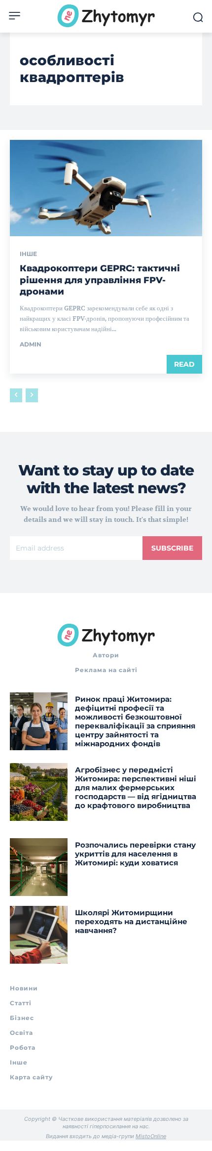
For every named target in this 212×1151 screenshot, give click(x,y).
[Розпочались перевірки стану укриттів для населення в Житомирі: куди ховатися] (39, 867)
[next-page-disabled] (32, 395)
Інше (28, 254)
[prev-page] (16, 395)
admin (30, 344)
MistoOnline (151, 1136)
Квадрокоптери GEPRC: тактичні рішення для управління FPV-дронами (100, 280)
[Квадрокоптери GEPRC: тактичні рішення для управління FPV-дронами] (106, 188)
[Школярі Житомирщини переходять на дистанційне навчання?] (39, 935)
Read (184, 364)
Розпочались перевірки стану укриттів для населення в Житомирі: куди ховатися (135, 853)
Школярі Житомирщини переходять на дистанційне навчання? (131, 921)
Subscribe (172, 548)
